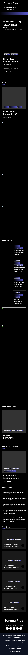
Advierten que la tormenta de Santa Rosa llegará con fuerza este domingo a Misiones (14, 511)
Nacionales (21, 640)
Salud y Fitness (19, 248)
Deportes (6, 54)
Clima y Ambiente (14, 602)
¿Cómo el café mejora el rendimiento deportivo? (19, 285)
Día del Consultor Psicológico (18, 301)
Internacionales (15, 651)
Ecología (18, 648)
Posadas (17, 263)
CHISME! (6, 468)
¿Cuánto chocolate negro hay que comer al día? (13, 493)
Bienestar (17, 245)
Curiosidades (17, 539)
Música (20, 106)
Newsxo (9, 637)
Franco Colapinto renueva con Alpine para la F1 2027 (14, 499)
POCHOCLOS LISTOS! (9, 470)
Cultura (6, 106)
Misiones (10, 581)
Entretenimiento (15, 468)
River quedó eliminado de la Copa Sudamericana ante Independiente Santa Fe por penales (14, 519)
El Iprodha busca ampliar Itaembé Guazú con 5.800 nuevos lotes (14, 505)
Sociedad (17, 297)
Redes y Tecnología (17, 430)
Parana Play (10, 3)
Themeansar (17, 637)
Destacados (14, 54)
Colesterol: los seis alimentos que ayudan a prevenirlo (19, 253)
